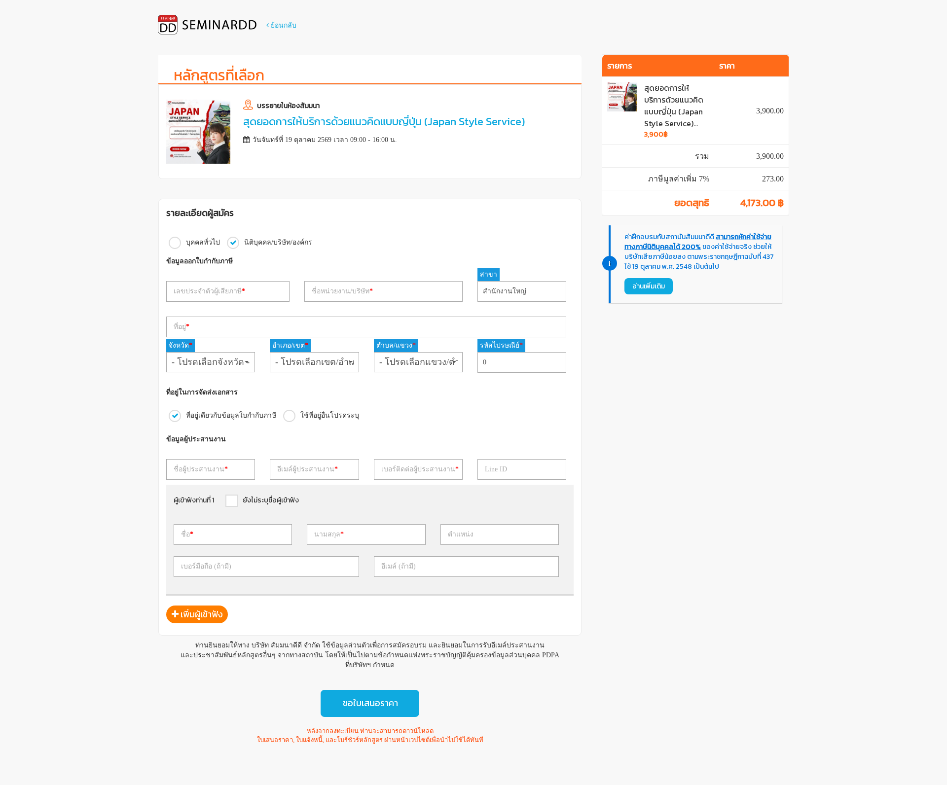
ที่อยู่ (181, 326)
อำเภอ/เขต (290, 345)
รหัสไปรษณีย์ (501, 345)
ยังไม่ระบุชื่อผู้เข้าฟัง (271, 500)
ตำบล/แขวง (396, 345)
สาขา (488, 274)
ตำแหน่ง (461, 534)
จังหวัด (180, 345)
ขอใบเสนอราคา (370, 703)
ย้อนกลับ (282, 25)
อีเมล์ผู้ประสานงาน (307, 469)
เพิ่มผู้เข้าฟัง (201, 614)
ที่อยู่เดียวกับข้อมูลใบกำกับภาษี (231, 415)
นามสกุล (329, 534)
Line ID (496, 469)
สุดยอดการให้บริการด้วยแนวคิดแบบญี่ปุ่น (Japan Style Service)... (673, 105)
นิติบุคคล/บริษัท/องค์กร (278, 242)
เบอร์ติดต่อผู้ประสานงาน (420, 469)
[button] (210, 362)
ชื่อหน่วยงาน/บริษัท (342, 291)
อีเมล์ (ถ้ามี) (398, 566)
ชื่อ (187, 534)
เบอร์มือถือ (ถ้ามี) (206, 566)
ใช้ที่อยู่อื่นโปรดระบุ (329, 415)
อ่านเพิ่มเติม (648, 286)
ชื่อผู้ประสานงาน (201, 469)
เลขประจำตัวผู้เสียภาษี (209, 291)
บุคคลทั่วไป (203, 242)
